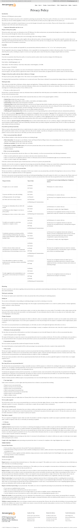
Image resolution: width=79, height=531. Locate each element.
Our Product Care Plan (50, 520)
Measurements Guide (31, 520)
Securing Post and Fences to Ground (33, 517)
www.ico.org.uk (5, 71)
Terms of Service (68, 520)
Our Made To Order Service (51, 515)
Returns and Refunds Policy (70, 517)
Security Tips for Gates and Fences (33, 515)
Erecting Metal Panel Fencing (51, 517)
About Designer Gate (69, 515)
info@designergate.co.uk (14, 62)
